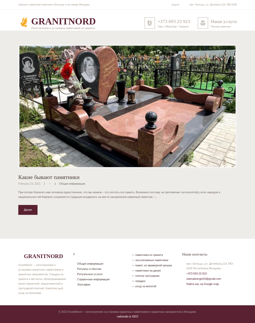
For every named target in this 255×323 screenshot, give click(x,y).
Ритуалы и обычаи (89, 268)
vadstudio (122, 316)
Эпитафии (83, 284)
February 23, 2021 (29, 183)
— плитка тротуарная (145, 275)
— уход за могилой (144, 286)
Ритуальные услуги (89, 274)
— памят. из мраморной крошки (152, 265)
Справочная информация (93, 279)
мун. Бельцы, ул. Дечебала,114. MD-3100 (213, 4)
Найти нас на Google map (202, 284)
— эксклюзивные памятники (150, 260)
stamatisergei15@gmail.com (203, 278)
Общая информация (72, 183)
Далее (28, 209)
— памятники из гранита (147, 254)
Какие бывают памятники (49, 177)
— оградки (138, 281)
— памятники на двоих (146, 270)
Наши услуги (224, 21)
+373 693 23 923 (174, 21)
